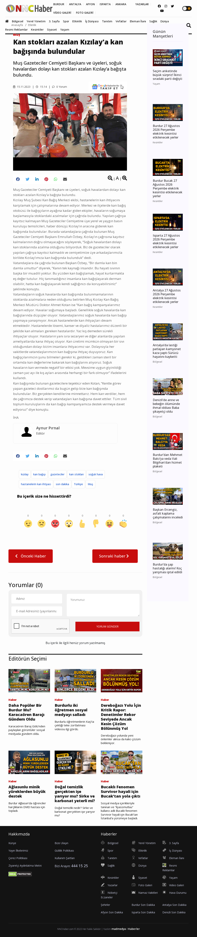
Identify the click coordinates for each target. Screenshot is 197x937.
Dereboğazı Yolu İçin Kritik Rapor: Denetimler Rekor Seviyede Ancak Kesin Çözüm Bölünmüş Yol (121, 717)
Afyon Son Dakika (112, 912)
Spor (66, 21)
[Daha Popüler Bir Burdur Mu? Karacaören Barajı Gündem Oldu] (29, 680)
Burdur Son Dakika (143, 905)
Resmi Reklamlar (16, 29)
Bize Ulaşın (61, 843)
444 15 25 (79, 865)
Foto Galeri (145, 885)
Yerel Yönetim (36, 21)
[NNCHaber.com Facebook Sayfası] (159, 6)
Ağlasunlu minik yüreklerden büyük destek (27, 791)
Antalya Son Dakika (174, 905)
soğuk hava (95, 474)
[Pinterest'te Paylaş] (46, 179)
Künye (12, 843)
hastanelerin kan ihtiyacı (36, 484)
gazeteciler (57, 474)
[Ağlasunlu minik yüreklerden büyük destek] (29, 762)
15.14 (43, 86)
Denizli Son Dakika (173, 912)
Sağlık (153, 21)
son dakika (62, 484)
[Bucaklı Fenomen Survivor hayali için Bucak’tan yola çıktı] (121, 762)
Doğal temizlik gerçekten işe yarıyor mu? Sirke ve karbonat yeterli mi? (75, 794)
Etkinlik (77, 21)
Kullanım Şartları (65, 858)
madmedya (118, 929)
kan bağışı (39, 474)
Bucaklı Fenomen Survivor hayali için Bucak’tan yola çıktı (120, 791)
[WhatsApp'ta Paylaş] (55, 179)
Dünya (164, 21)
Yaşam (64, 29)
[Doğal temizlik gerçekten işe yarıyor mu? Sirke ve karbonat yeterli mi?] (75, 762)
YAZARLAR (142, 4)
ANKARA (120, 4)
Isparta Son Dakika (143, 912)
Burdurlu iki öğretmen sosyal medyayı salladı (71, 710)
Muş (16, 34)
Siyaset (52, 29)
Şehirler (105, 905)
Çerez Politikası (17, 858)
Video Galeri (176, 885)
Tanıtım (107, 21)
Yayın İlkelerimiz (18, 850)
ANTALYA (75, 4)
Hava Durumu (177, 892)
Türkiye (78, 484)
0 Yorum (61, 86)
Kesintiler (37, 29)
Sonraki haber (112, 556)
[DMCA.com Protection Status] (20, 874)
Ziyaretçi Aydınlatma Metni (25, 865)
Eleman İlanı (138, 21)
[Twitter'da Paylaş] (27, 179)
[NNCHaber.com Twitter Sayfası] (172, 6)
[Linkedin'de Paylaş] (37, 179)
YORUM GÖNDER (107, 626)
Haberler (134, 929)
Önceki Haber (33, 556)
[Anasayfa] (8, 21)
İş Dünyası (92, 21)
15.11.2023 (23, 86)
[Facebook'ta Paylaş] (18, 179)
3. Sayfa (54, 21)
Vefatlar (121, 21)
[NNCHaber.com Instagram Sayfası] (165, 6)
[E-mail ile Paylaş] (65, 179)
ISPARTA (105, 4)
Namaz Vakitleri (148, 892)
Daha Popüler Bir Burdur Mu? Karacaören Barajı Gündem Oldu (26, 712)
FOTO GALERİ (84, 12)
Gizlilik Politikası (64, 850)
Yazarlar (113, 885)
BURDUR (58, 4)
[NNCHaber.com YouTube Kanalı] (162, 10)
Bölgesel (17, 21)
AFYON (90, 4)
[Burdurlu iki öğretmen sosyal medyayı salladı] (75, 680)
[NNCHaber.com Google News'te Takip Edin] (108, 87)
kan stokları (76, 474)
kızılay (24, 474)
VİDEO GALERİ (62, 12)
